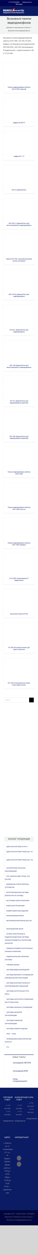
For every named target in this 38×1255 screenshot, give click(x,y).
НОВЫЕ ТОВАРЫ (19, 1057)
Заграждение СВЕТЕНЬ (22, 1063)
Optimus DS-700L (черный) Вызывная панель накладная (19, 245)
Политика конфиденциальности (19, 1220)
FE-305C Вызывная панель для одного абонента (19, 634)
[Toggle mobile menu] (34, 11)
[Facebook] (19, 1158)
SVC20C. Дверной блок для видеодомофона (19, 316)
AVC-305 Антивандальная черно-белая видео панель (19, 670)
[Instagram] (19, 1164)
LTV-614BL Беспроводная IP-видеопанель (19, 565)
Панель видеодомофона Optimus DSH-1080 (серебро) (19, 529)
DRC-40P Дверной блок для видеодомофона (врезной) (19, 423)
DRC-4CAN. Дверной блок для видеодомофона (19, 281)
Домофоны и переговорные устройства (18, 27)
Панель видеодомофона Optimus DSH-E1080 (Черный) (19, 74)
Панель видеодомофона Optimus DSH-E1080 (19, 458)
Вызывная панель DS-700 (19, 600)
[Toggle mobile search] (30, 11)
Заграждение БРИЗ (20, 1071)
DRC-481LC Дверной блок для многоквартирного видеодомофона (19, 210)
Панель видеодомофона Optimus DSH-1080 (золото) (19, 494)
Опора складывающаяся (20, 1080)
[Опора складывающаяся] (8, 1079)
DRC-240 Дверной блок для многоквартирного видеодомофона (19, 352)
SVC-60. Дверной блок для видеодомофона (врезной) (19, 387)
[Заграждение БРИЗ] (8, 1071)
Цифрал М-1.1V (19, 143)
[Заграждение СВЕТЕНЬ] (8, 1063)
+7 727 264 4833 (14, 2)
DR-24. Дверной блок (19, 176)
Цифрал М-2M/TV (19, 109)
